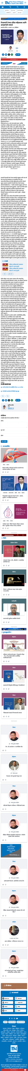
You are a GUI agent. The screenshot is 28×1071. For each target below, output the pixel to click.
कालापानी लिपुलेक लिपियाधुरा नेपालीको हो (13, 685)
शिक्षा (13, 1029)
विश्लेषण (23, 493)
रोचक (18, 1034)
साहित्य (14, 922)
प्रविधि (16, 493)
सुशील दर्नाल (10, 274)
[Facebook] (9, 1018)
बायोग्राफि (14, 601)
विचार (8, 396)
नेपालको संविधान (20, 10)
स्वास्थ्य (8, 464)
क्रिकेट (2, 1038)
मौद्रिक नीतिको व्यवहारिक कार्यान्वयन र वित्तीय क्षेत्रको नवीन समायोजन (14, 836)
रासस (5, 274)
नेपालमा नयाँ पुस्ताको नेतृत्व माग (14, 776)
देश (10, 1030)
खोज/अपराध (9, 1036)
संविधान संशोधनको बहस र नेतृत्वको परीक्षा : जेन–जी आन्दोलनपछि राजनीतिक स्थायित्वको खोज (13, 656)
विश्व (4, 1039)
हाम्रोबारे (5, 1022)
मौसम (24, 1041)
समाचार (4, 1029)
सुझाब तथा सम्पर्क (20, 1022)
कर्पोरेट (14, 1043)
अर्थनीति (17, 1039)
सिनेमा (14, 572)
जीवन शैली (5, 1030)
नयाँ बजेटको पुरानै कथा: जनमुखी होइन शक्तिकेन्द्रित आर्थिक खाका (14, 971)
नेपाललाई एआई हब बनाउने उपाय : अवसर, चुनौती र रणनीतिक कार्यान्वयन (13, 497)
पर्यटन (23, 1036)
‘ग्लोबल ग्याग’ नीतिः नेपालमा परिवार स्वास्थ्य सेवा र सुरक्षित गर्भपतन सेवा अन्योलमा (13, 525)
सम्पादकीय (4, 1041)
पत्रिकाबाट (11, 1039)
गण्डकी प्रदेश (5, 493)
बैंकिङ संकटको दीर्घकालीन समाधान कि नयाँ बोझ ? (14, 911)
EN (25, 3)
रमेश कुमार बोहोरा (15, 744)
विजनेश (9, 1029)
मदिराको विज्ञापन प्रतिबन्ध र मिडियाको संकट (14, 805)
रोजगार (11, 1038)
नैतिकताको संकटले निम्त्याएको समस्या (12, 713)
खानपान (15, 1041)
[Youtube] (17, 1018)
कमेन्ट (2, 421)
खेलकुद (14, 1030)
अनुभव (4, 521)
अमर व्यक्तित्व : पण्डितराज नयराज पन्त (14, 941)
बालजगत (13, 1032)
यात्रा (25, 1032)
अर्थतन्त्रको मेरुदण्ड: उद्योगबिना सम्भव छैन (14, 881)
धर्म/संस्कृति (23, 1034)
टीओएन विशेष (11, 493)
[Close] (25, 1070)
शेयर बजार (19, 13)
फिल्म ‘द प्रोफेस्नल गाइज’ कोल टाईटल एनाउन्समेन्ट (12, 590)
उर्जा (15, 1034)
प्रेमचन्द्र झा (14, 773)
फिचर (3, 396)
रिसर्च (24, 1038)
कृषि (15, 1038)
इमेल (2, 436)
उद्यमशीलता (7, 10)
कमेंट (19, 55)
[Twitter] (12, 1018)
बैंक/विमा (22, 1039)
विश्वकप (15, 1036)
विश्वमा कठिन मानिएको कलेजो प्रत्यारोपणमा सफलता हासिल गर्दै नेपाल (13, 469)
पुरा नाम (3, 430)
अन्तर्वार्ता (10, 1041)
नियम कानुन (13, 10)
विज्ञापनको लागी (12, 1022)
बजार (7, 1039)
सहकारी (14, 13)
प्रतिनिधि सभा (8, 13)
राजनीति (20, 1041)
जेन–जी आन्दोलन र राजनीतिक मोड (14, 747)
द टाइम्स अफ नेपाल (14, 938)
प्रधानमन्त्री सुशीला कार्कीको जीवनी (11, 618)
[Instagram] (14, 1018)
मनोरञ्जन (22, 1029)
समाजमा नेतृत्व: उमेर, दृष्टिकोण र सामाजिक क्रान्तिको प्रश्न (13, 561)
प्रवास (3, 1036)
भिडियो (11, 1034)
